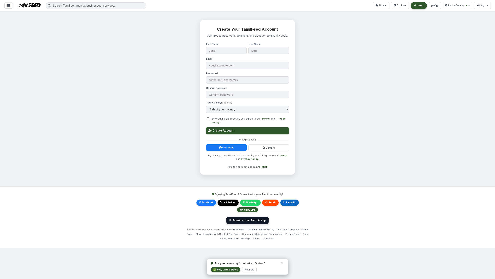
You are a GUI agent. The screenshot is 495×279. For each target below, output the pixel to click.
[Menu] (8, 6)
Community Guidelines (254, 234)
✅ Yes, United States (225, 269)
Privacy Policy (249, 159)
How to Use (239, 229)
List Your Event (232, 234)
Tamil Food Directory (287, 229)
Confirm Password (216, 88)
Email (209, 58)
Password (212, 73)
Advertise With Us (212, 234)
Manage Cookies (250, 238)
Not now (249, 269)
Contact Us (268, 238)
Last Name (254, 44)
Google (270, 147)
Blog (198, 234)
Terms (265, 118)
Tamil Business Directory (261, 229)
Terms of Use (276, 234)
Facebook (227, 147)
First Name (212, 44)
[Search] (49, 5)
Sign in (263, 166)
